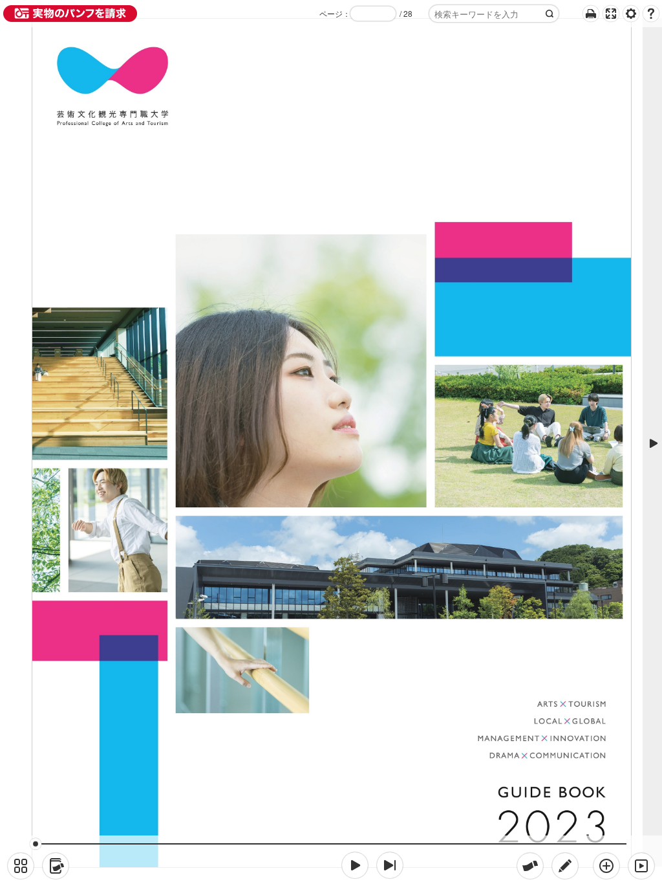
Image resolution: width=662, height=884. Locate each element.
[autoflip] (641, 866)
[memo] (565, 866)
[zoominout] (606, 866)
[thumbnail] (20, 866)
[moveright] (355, 865)
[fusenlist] (55, 866)
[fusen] (530, 866)
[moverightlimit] (390, 865)
